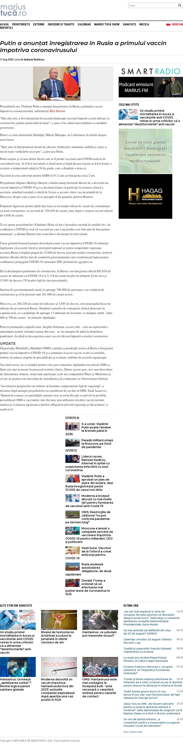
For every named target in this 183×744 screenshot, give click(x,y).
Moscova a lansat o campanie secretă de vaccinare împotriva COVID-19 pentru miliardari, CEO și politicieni (89, 535)
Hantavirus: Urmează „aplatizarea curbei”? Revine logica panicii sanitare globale (15, 684)
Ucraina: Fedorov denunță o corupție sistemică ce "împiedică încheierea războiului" (147, 670)
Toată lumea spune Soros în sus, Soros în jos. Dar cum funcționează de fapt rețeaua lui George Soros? (151, 694)
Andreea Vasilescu (34, 59)
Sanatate (129, 24)
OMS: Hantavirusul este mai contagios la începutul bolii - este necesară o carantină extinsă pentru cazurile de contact (99, 688)
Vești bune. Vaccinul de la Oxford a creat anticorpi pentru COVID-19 (88, 553)
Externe (38, 24)
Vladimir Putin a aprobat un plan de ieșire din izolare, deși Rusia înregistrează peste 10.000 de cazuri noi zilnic (89, 482)
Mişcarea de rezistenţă (32, 10)
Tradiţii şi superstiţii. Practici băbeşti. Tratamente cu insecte (147, 650)
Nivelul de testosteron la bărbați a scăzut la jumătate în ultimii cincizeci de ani (57, 637)
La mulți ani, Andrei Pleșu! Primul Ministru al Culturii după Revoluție (145, 659)
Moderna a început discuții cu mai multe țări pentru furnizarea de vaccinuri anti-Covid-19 (89, 501)
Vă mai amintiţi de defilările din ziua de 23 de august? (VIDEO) (147, 632)
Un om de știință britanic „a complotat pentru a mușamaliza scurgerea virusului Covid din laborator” (151, 722)
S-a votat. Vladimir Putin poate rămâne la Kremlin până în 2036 (88, 429)
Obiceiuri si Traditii (61, 24)
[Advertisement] (30, 439)
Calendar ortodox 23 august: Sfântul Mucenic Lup (147, 641)
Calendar (84, 24)
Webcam (177, 24)
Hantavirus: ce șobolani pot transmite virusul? (99, 634)
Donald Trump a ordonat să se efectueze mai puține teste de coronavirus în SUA (87, 587)
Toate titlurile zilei (132, 731)
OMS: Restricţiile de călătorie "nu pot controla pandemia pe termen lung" (88, 517)
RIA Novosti (57, 111)
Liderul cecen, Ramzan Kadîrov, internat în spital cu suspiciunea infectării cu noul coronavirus (87, 463)
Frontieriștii (21, 24)
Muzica (144, 24)
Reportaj (6, 27)
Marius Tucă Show (106, 24)
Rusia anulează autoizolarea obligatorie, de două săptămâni (88, 569)
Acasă (4, 24)
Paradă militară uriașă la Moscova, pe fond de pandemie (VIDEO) (89, 445)
